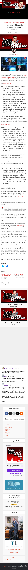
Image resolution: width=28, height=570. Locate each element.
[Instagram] (18, 413)
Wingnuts (22, 22)
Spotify (6, 435)
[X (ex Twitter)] (10, 413)
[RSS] (21, 413)
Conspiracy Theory (8, 22)
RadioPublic (7, 434)
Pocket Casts (8, 432)
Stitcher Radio (8, 429)
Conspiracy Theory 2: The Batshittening (6, 275)
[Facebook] (6, 413)
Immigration (16, 22)
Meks (5, 566)
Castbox (6, 430)
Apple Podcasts (8, 427)
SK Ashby (17, 54)
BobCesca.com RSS (9, 557)
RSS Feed (7, 424)
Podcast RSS (8, 559)
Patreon (6, 423)
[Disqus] (14, 345)
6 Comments (17, 32)
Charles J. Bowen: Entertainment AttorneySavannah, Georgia (14, 551)
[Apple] (14, 413)
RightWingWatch (7, 83)
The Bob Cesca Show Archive (11, 426)
